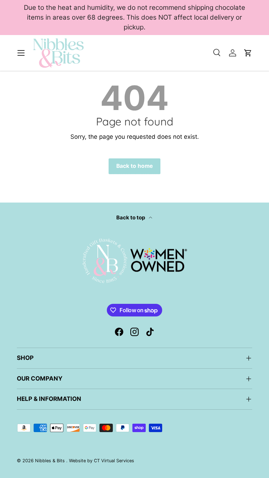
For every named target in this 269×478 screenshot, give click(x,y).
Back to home (134, 166)
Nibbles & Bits (50, 460)
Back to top (131, 217)
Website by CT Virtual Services (101, 460)
